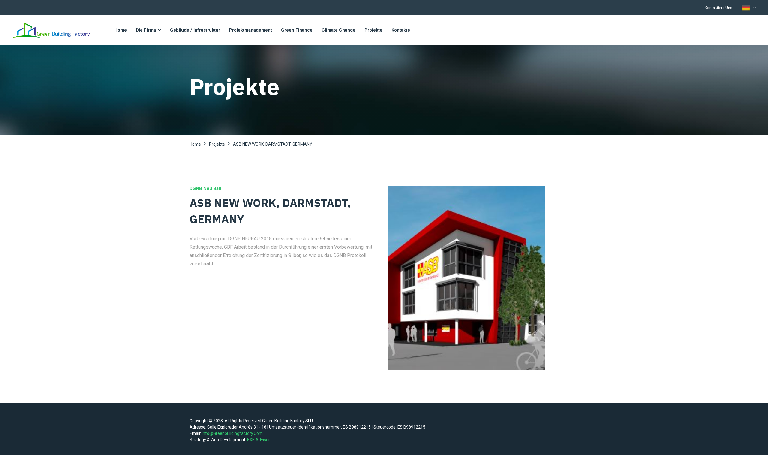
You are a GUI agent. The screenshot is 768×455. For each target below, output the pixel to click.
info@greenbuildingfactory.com (232, 433)
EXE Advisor (258, 439)
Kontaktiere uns (718, 7)
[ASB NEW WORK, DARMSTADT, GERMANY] (466, 278)
